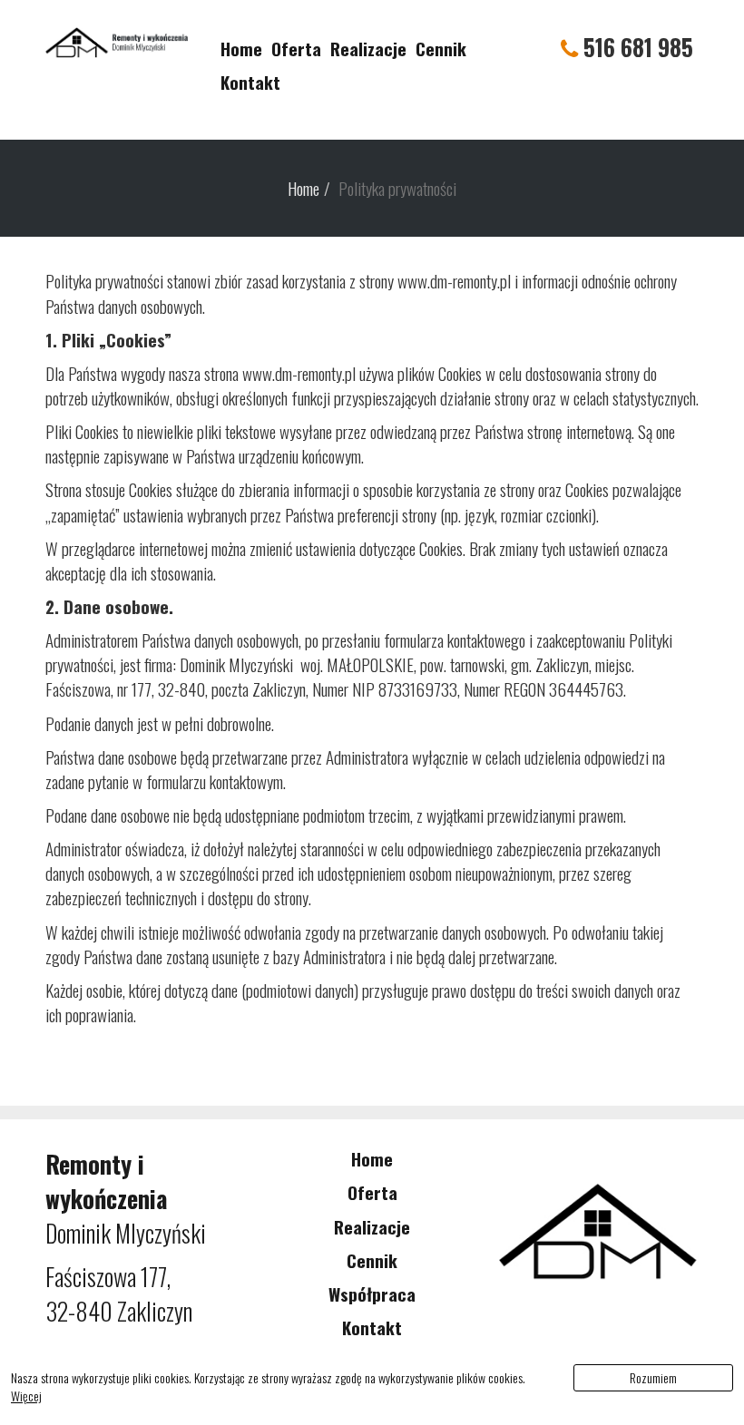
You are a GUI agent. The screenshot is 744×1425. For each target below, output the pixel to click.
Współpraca (372, 1294)
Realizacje (368, 48)
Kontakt (250, 81)
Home (241, 48)
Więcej (26, 1395)
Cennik (441, 48)
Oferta (296, 48)
